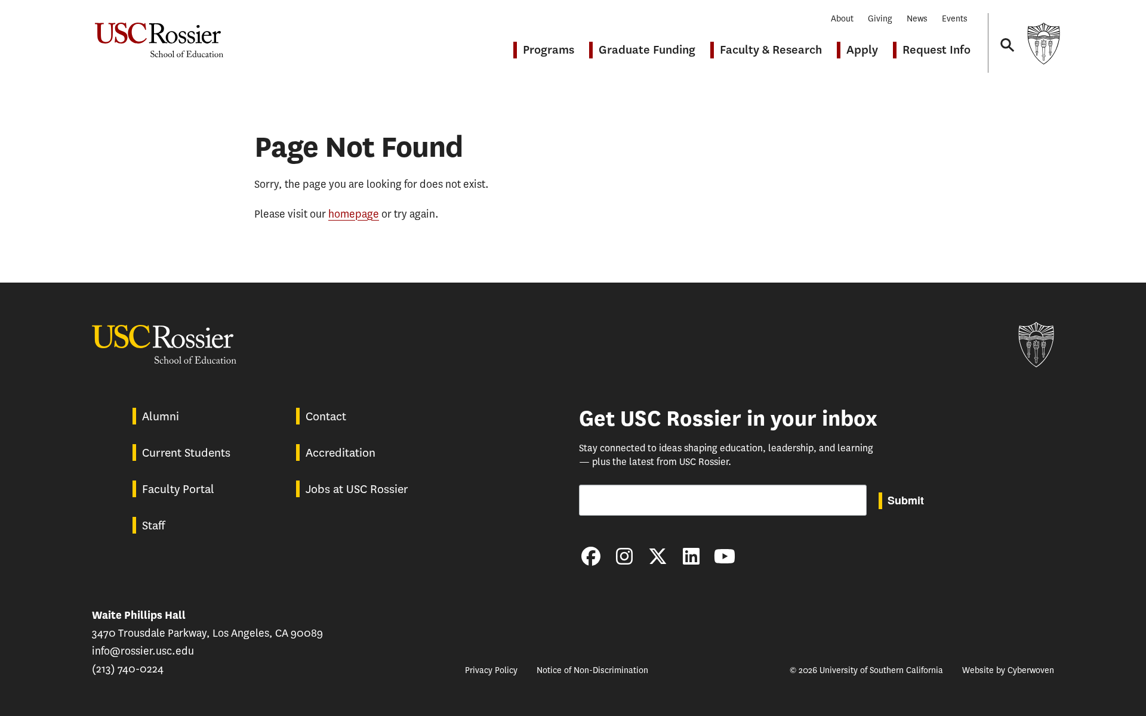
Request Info (936, 49)
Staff (153, 525)
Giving (880, 18)
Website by (1008, 670)
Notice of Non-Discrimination (592, 670)
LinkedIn (691, 556)
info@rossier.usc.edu (143, 651)
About (842, 18)
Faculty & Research (771, 49)
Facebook (591, 556)
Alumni (160, 416)
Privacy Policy (491, 670)
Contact (326, 416)
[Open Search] (1006, 33)
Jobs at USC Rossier (357, 489)
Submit (906, 500)
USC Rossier (159, 34)
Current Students (186, 453)
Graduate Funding (647, 49)
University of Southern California (1043, 43)
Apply (862, 49)
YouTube (725, 556)
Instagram (624, 556)
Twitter (658, 556)
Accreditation (340, 453)
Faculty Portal (178, 489)
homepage (353, 214)
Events (955, 18)
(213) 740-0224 (128, 669)
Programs (548, 49)
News (917, 18)
